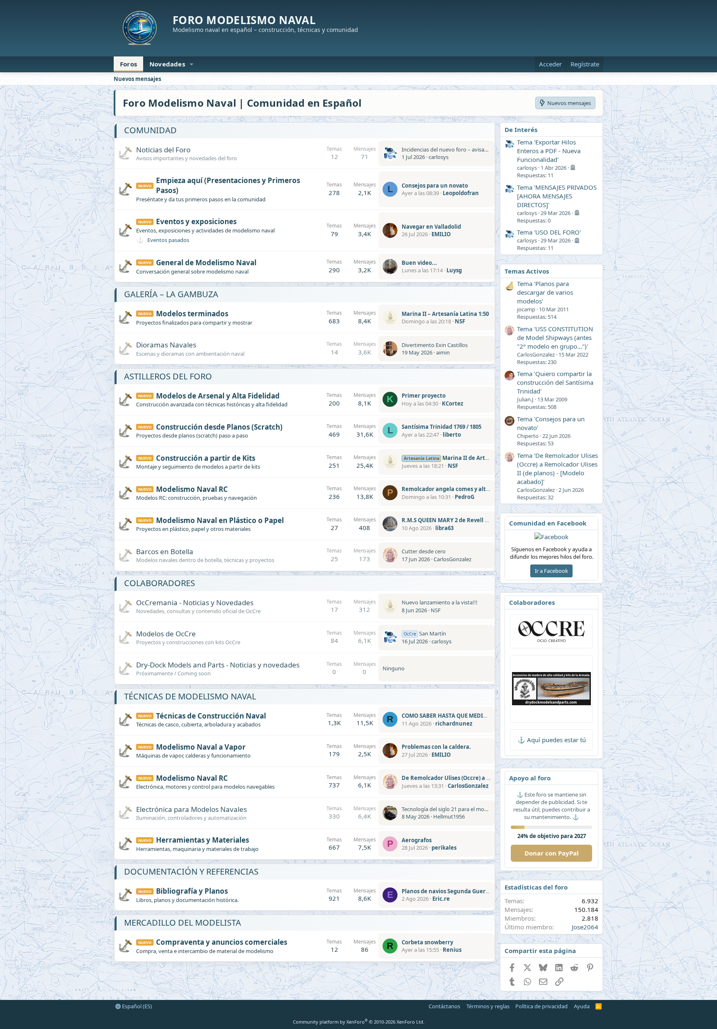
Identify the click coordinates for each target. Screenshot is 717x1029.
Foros (128, 64)
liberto (452, 434)
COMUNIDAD (150, 130)
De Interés (521, 129)
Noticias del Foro (163, 149)
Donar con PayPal (551, 853)
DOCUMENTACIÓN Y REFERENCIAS (191, 871)
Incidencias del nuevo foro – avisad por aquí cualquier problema (480, 149)
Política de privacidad (541, 1006)
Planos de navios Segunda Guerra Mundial (458, 891)
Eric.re (441, 898)
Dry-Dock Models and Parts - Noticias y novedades (218, 665)
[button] (192, 64)
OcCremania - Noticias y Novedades (195, 602)
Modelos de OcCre (166, 633)
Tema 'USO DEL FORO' (549, 232)
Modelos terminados (192, 313)
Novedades (167, 64)
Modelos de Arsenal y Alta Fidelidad (218, 396)
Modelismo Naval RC (192, 489)
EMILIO (441, 234)
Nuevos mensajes (137, 79)
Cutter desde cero (424, 551)
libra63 (444, 528)
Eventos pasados (168, 240)
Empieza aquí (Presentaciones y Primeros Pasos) (228, 185)
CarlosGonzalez (452, 559)
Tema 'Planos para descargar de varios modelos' (545, 292)
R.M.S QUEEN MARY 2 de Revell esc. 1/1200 (457, 520)
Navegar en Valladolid (431, 226)
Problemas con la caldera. (436, 746)
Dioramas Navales (166, 345)
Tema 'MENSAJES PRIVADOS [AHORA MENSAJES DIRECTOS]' (557, 196)
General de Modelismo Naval (206, 262)
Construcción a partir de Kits (205, 458)
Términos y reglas (488, 1006)
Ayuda (582, 1006)
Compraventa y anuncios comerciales (221, 942)
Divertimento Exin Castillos (435, 345)
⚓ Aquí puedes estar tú (551, 740)
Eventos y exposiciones (196, 221)
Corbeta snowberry (427, 942)
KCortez (452, 403)
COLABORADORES (159, 583)
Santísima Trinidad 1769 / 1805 (441, 426)
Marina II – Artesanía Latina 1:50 (445, 314)
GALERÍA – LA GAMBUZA (171, 294)
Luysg (454, 270)
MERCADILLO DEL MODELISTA (182, 922)
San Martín (425, 633)
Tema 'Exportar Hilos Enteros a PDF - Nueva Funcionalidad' (548, 151)
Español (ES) (136, 1006)
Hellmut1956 (449, 816)
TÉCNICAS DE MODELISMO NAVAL (190, 696)
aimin (443, 352)
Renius (452, 949)
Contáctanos (444, 1006)
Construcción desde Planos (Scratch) (219, 427)
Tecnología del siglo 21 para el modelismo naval (460, 809)
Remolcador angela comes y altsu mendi (456, 489)
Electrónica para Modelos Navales (191, 809)
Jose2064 (585, 927)
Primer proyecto (424, 395)
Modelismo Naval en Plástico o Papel (220, 520)
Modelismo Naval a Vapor (201, 747)
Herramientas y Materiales (202, 840)
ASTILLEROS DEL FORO (168, 376)
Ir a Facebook (551, 570)
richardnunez (453, 723)
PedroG (464, 497)
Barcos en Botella (164, 551)
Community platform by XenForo (358, 1022)
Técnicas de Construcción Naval (211, 716)
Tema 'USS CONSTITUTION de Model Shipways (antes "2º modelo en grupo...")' (555, 337)
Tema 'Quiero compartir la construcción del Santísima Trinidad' (555, 382)
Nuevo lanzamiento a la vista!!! (440, 602)
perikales (444, 847)
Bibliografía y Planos (192, 891)
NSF (460, 321)
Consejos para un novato (435, 185)
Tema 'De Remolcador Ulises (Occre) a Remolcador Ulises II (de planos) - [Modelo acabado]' (557, 468)
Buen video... (419, 262)
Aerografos (417, 840)
